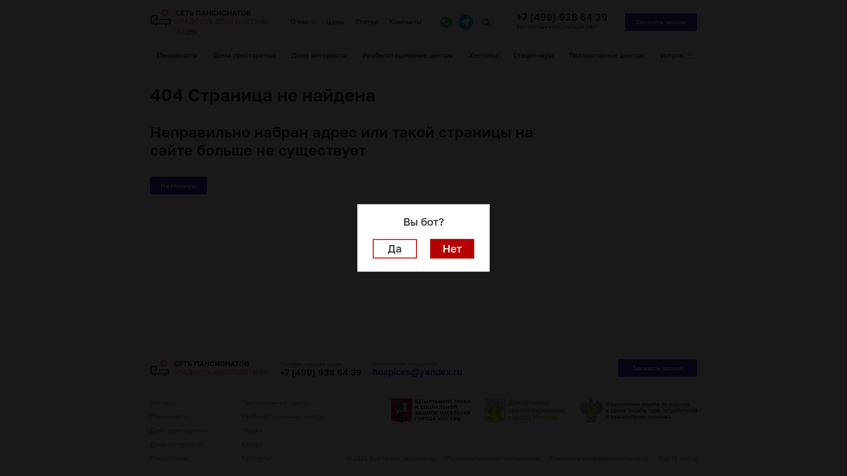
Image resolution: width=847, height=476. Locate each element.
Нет (452, 248)
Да (395, 248)
